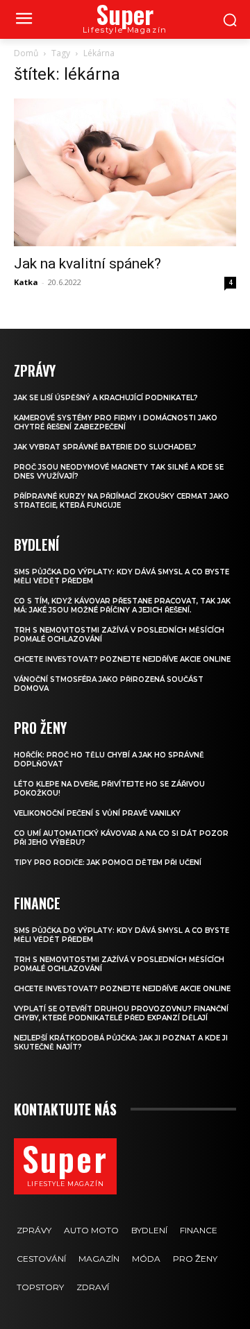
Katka (26, 282)
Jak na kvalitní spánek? (87, 263)
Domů (26, 53)
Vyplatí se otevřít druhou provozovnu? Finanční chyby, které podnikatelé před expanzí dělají (121, 1013)
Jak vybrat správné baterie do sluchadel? (105, 447)
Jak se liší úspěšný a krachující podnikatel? (106, 397)
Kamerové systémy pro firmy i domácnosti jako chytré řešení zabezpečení (115, 422)
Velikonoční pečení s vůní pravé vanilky (97, 813)
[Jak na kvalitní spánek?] (125, 172)
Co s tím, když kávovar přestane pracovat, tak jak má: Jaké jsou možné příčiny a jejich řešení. (122, 606)
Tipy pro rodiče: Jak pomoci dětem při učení (107, 862)
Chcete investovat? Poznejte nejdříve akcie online (122, 659)
